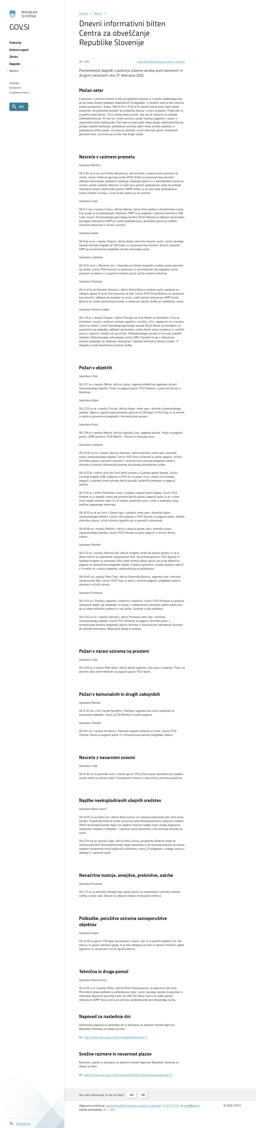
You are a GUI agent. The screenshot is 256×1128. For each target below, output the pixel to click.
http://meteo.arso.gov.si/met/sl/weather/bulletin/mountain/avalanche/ (127, 1075)
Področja (15, 42)
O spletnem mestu (19, 92)
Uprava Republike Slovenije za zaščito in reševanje (161, 61)
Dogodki (14, 64)
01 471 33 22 (172, 1105)
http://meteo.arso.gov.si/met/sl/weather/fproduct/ (114, 1037)
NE (143, 1095)
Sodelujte (14, 83)
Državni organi (18, 50)
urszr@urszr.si (192, 1105)
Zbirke (13, 56)
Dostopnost (15, 87)
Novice (14, 71)
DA (131, 1095)
